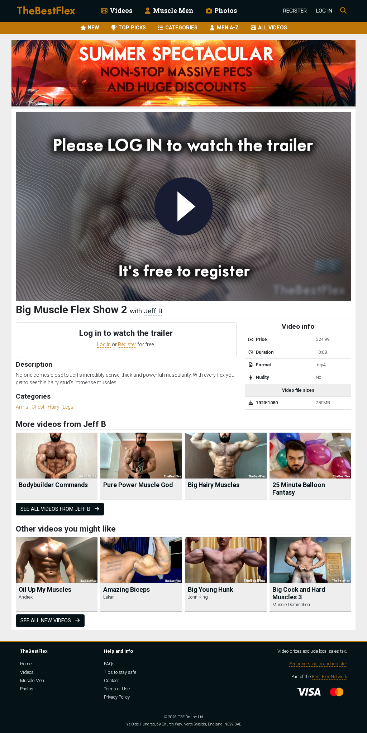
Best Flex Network (329, 676)
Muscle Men (173, 10)
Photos (225, 10)
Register (295, 11)
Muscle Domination (291, 604)
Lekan (109, 597)
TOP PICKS (131, 28)
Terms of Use (117, 688)
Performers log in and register (318, 663)
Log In (324, 11)
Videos (120, 10)
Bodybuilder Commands (53, 485)
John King (198, 597)
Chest (38, 407)
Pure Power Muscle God (138, 485)
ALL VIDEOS (272, 28)
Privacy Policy (117, 697)
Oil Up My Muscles (45, 589)
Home (26, 663)
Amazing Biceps (126, 589)
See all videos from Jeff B (56, 509)
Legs (68, 407)
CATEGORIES (180, 28)
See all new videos (46, 621)
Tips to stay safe (120, 672)
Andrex (26, 597)
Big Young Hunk (210, 589)
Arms (22, 407)
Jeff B (153, 311)
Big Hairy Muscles (213, 485)
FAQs (109, 663)
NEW (92, 28)
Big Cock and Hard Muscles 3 (298, 593)
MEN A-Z (227, 28)
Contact (111, 680)
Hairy (53, 407)
